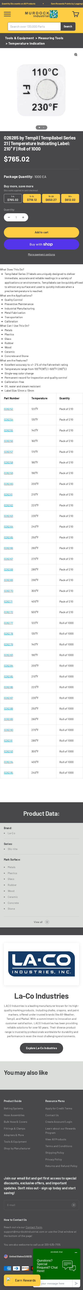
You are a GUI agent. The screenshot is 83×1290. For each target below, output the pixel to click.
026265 (8, 537)
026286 (8, 687)
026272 (8, 612)
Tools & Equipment (19, 38)
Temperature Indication (26, 43)
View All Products (55, 1139)
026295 (8, 772)
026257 (8, 451)
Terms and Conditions (58, 1146)
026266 (8, 548)
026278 (8, 633)
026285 (8, 676)
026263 (8, 516)
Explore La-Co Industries (41, 1048)
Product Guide (13, 1101)
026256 (8, 441)
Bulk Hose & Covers (15, 1121)
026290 (8, 730)
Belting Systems (13, 1108)
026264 (8, 526)
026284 (8, 665)
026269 (8, 580)
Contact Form (34, 1227)
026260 (8, 483)
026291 (8, 740)
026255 (8, 430)
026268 (8, 569)
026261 (8, 494)
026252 (8, 408)
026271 (8, 601)
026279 (8, 644)
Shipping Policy (54, 1152)
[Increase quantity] (23, 217)
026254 (8, 419)
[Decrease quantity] (9, 217)
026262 (8, 505)
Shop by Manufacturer (17, 1148)
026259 (8, 473)
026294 (8, 762)
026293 (8, 751)
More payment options (41, 254)
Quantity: (9, 209)
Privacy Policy (53, 1159)
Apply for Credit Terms (58, 1108)
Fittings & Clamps (14, 1128)
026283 (8, 655)
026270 (8, 590)
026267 (8, 558)
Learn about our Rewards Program (60, 1130)
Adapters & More (14, 1135)
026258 (8, 462)
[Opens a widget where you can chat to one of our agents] (56, 1268)
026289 (8, 719)
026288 (8, 708)
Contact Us (52, 1115)
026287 (8, 697)
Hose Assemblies (14, 1115)
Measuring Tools (50, 38)
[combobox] (34, 26)
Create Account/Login (58, 1121)
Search (68, 26)
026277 (8, 623)
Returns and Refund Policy (61, 1166)
